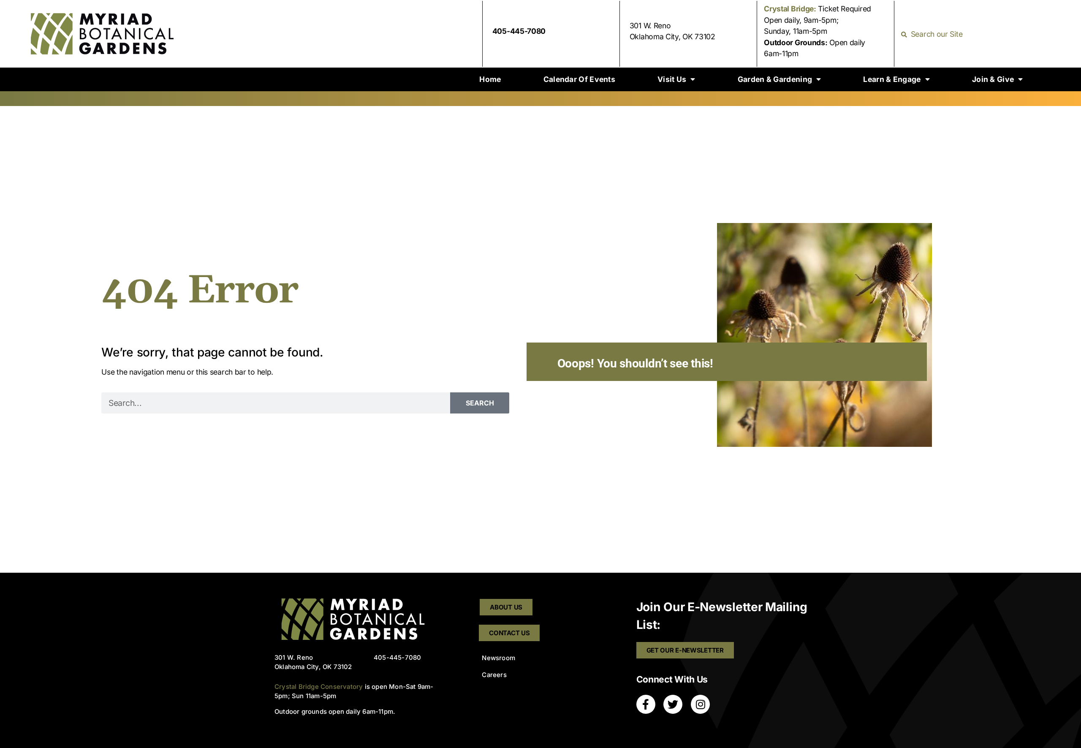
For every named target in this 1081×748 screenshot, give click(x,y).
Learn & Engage (892, 79)
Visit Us (671, 79)
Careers (494, 675)
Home (490, 79)
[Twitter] (672, 704)
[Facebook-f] (645, 704)
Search (480, 403)
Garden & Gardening (775, 79)
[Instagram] (700, 704)
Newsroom (498, 658)
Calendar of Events (579, 79)
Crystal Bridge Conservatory (318, 687)
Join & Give (993, 79)
